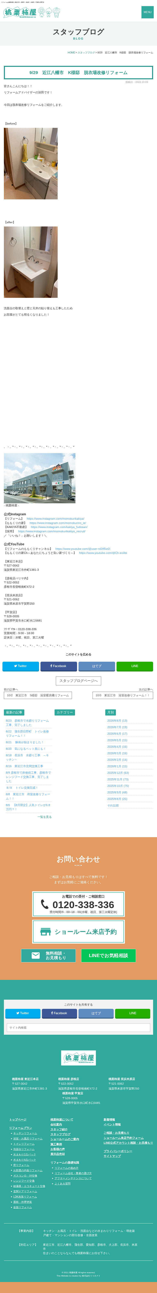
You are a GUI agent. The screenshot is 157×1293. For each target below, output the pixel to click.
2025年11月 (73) (118, 779)
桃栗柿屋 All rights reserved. (82, 1272)
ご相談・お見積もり (116, 1132)
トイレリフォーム (24, 1143)
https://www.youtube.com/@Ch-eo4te (103, 552)
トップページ (17, 1119)
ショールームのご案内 (64, 1139)
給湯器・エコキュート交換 (29, 1186)
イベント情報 (112, 1124)
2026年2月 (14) (117, 759)
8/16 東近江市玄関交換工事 (24, 766)
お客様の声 (57, 1149)
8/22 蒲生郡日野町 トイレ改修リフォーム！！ (27, 733)
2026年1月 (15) (117, 766)
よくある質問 (63, 1183)
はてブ (96, 666)
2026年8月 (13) (117, 720)
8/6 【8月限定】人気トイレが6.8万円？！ (28, 807)
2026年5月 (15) (117, 740)
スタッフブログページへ (78, 681)
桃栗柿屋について (61, 1119)
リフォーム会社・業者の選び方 (73, 1173)
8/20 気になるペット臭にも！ (26, 748)
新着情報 (109, 1119)
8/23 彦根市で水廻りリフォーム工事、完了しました (27, 723)
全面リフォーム (22, 1207)
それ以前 (113, 805)
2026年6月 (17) (117, 733)
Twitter (22, 666)
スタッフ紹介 (59, 1129)
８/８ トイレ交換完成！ (22, 787)
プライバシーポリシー (118, 1151)
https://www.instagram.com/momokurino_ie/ (58, 522)
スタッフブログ (60, 1134)
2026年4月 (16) (117, 746)
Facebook (59, 666)
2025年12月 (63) (118, 772)
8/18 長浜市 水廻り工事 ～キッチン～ (27, 757)
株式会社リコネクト (91, 1276)
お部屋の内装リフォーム (28, 1170)
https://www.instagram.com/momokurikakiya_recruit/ (51, 531)
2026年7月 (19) (117, 727)
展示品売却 (57, 1154)
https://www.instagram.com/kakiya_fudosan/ (59, 527)
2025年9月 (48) (117, 792)
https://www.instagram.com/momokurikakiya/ (55, 518)
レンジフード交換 (24, 1180)
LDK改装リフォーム (25, 1196)
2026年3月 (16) (117, 753)
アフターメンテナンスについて (73, 1178)
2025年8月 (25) (117, 799)
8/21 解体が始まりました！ (25, 742)
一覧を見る (44, 816)
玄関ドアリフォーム (25, 1191)
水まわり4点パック (24, 1159)
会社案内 (56, 1124)
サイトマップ (112, 1156)
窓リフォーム (21, 1165)
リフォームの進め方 (66, 1167)
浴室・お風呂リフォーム (28, 1138)
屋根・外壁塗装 (22, 1202)
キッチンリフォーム (25, 1133)
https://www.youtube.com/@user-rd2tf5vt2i (82, 548)
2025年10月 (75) (118, 785)
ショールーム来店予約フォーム (124, 1138)
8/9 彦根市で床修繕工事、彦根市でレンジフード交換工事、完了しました (28, 777)
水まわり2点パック (24, 1154)
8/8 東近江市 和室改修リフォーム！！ (28, 796)
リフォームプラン (20, 1128)
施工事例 (56, 1144)
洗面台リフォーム (24, 1149)
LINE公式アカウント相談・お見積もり (128, 1142)
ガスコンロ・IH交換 (25, 1175)
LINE (134, 666)
